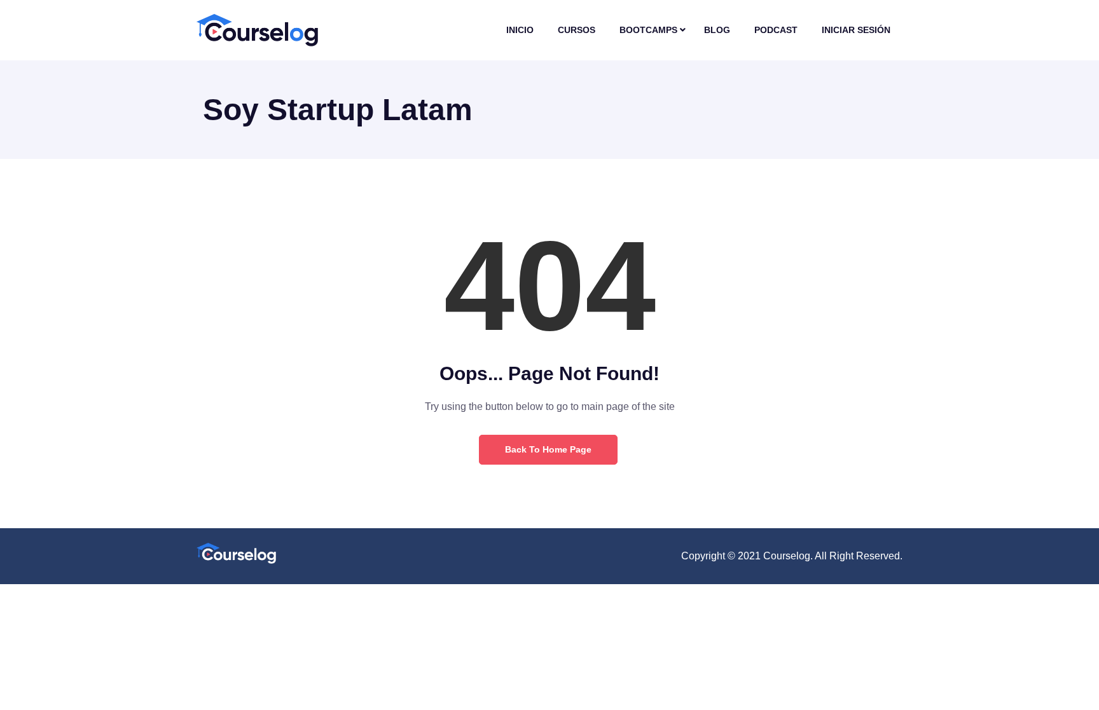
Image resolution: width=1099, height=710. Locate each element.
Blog (717, 30)
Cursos (576, 30)
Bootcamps (648, 30)
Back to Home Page (548, 449)
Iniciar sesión (856, 30)
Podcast (776, 30)
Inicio (520, 30)
